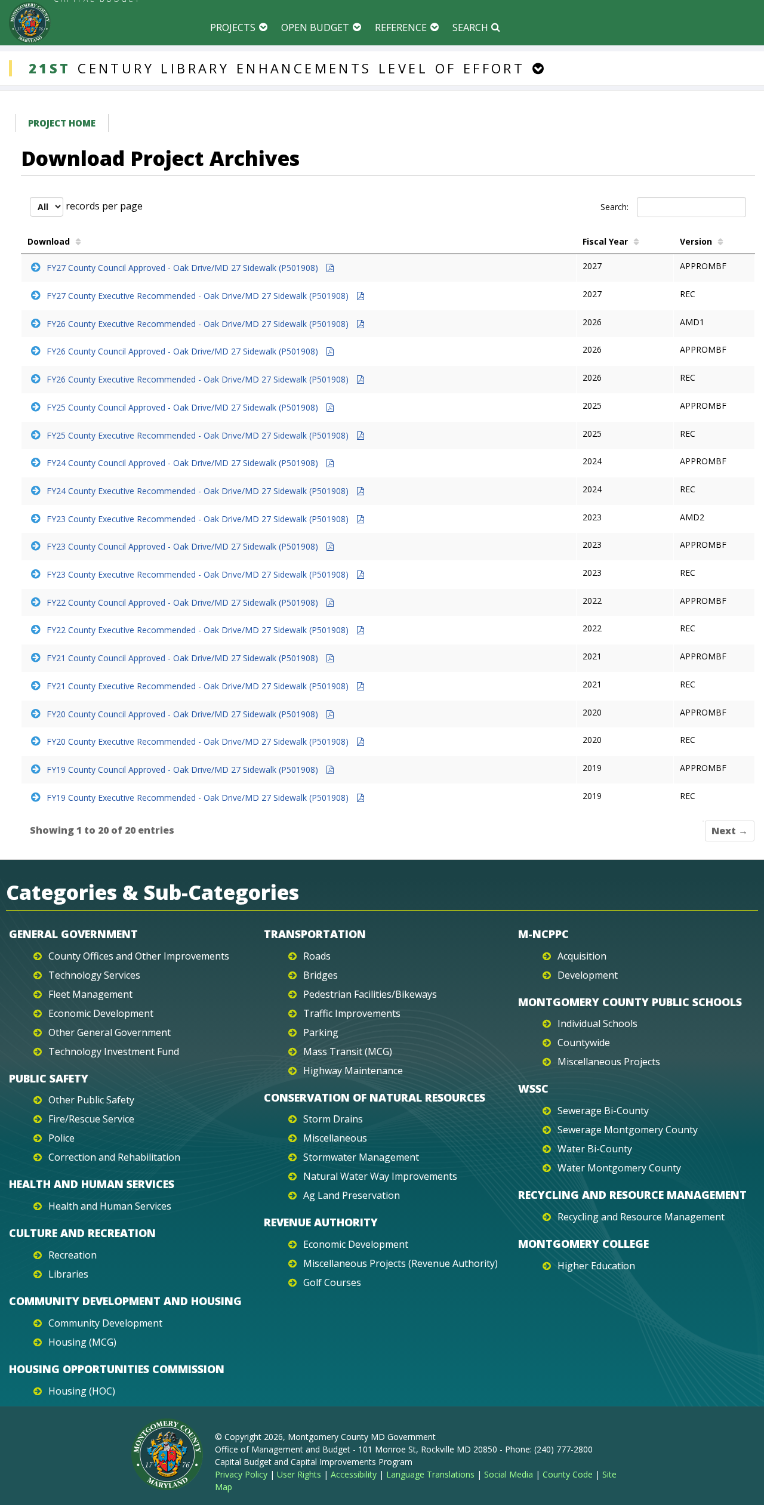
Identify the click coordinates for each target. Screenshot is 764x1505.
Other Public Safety (91, 1099)
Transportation (315, 934)
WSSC (533, 1088)
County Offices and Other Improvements (138, 956)
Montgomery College (583, 1243)
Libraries (68, 1274)
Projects (232, 27)
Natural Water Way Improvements (380, 1176)
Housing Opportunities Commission (116, 1369)
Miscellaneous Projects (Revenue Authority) (400, 1263)
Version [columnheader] (696, 241)
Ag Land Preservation (351, 1195)
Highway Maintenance (353, 1070)
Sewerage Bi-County (603, 1110)
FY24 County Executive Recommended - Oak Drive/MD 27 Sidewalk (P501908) (199, 490)
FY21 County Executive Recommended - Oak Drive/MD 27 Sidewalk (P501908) (199, 686)
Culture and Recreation (82, 1233)
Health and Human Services (91, 1184)
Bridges (320, 975)
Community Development (105, 1323)
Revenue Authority (321, 1222)
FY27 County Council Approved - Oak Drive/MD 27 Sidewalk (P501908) (184, 267)
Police (61, 1138)
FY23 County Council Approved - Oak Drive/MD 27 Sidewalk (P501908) (184, 546)
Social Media (508, 1474)
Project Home (62, 123)
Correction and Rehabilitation (114, 1157)
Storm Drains (333, 1118)
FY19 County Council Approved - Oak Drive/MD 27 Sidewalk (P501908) (184, 769)
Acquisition (581, 956)
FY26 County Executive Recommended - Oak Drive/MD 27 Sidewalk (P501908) (199, 323)
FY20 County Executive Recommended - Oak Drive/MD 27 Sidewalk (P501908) (199, 741)
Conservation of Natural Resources (374, 1097)
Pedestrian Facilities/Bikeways (370, 994)
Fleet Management (90, 994)
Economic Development (100, 1013)
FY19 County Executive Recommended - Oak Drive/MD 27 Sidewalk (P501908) (199, 797)
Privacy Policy (241, 1474)
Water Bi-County (594, 1148)
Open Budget (315, 27)
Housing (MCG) (82, 1342)
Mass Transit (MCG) (347, 1051)
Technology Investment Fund (113, 1051)
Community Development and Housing (125, 1301)
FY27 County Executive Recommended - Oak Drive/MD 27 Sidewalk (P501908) (199, 295)
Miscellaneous (335, 1138)
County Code (568, 1474)
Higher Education (596, 1265)
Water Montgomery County (619, 1167)
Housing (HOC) (81, 1391)
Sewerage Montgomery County (627, 1129)
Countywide (583, 1042)
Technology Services (94, 975)
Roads (317, 956)
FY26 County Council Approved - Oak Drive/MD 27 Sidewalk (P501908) (184, 351)
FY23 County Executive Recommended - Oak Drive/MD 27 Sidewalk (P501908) (199, 519)
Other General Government (109, 1032)
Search (470, 27)
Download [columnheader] (48, 241)
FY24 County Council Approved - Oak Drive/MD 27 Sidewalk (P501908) (184, 462)
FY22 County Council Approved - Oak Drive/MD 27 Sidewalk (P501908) (184, 602)
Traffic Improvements (352, 1013)
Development (587, 975)
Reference (401, 27)
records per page (103, 205)
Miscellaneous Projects (608, 1061)
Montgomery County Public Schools (630, 1002)
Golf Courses (332, 1282)
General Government (73, 934)
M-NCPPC (543, 934)
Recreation (72, 1255)
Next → (729, 830)
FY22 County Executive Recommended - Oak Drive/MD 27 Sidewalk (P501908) (199, 630)
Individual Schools (597, 1023)
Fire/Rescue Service (91, 1118)
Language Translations (430, 1474)
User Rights (299, 1474)
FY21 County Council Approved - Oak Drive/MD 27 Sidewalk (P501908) (184, 658)
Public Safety (48, 1078)
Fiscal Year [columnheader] (605, 241)
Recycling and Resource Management (632, 1195)
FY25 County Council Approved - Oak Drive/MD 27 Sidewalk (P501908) (184, 407)
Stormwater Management (361, 1157)
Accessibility (354, 1474)
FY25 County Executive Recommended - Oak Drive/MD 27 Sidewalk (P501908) (199, 435)
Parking (320, 1032)
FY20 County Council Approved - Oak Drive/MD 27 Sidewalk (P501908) (184, 714)
